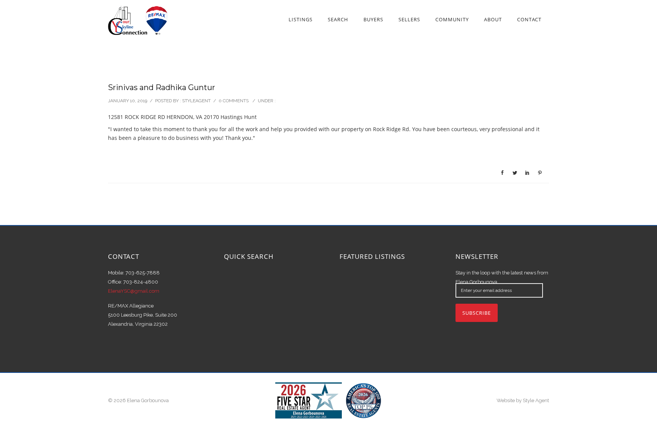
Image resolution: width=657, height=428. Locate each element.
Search (338, 19)
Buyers (373, 19)
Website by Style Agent (523, 400)
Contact (529, 19)
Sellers (409, 19)
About (493, 19)
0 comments (234, 100)
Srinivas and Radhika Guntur (161, 87)
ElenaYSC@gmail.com (133, 291)
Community (452, 19)
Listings (301, 19)
